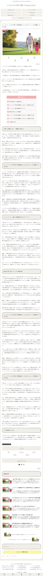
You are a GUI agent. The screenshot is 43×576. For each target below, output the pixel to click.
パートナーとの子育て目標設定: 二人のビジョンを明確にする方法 (21, 115)
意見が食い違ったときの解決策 (15, 111)
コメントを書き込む (22, 552)
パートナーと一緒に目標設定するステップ (17, 108)
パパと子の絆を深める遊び (21, 567)
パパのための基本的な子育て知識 (7, 569)
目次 (21, 97)
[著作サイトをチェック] (19, 464)
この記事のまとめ (12, 121)
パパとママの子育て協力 (7, 444)
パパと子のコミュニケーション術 (7, 567)
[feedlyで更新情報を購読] (21, 464)
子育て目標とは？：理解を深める (15, 101)
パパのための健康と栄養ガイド (35, 567)
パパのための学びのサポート (21, 569)
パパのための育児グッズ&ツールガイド (35, 570)
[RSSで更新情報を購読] (24, 464)
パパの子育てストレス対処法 (21, 572)
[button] (28, 60)
